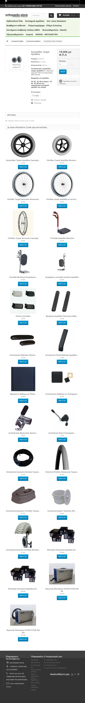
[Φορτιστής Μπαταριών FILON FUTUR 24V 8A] (62, 573)
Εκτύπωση (37, 103)
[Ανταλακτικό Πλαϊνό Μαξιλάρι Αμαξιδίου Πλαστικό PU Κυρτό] (62, 340)
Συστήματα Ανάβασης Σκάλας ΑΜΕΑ (23, 30)
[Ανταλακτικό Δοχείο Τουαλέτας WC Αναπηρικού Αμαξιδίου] (62, 496)
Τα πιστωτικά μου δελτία (52, 662)
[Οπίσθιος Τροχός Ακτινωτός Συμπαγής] (23, 223)
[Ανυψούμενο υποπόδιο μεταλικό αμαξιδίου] (62, 262)
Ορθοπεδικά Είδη (14, 21)
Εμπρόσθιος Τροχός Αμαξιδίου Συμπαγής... (23, 160)
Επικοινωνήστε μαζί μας (63, 6)
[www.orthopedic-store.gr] (16, 15)
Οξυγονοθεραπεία (14, 34)
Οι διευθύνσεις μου (50, 665)
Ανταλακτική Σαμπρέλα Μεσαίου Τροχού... (23, 472)
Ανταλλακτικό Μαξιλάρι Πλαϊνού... (23, 355)
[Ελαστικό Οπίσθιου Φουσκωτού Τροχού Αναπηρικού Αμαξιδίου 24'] (62, 457)
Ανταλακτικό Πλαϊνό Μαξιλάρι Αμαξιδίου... (61, 355)
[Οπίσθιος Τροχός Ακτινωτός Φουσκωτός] (23, 184)
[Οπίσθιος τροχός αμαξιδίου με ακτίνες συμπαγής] (62, 184)
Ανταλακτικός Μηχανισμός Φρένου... (23, 433)
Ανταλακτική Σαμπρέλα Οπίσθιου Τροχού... (23, 511)
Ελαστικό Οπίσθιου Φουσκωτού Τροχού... (62, 472)
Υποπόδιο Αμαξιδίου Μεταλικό (62, 238)
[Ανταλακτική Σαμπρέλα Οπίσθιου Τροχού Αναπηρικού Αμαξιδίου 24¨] (23, 496)
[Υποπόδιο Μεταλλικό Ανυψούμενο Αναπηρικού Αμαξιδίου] (23, 262)
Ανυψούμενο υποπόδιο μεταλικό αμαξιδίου (62, 277)
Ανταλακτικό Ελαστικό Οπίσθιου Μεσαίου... (23, 550)
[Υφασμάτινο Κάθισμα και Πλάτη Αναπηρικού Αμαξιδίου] (23, 379)
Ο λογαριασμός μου (53, 656)
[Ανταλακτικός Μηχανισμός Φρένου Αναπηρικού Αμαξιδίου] (23, 418)
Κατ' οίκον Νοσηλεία (56, 21)
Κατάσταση (34, 62)
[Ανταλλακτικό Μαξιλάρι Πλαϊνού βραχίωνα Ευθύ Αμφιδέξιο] (23, 340)
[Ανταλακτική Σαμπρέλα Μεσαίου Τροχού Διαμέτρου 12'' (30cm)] (23, 457)
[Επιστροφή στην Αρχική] (7, 41)
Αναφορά (34, 59)
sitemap (33, 690)
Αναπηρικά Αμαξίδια (34, 21)
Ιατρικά (29, 34)
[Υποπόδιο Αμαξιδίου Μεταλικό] (62, 223)
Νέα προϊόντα (35, 662)
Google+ (36, 95)
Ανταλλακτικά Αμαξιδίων (33, 41)
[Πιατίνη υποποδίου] (23, 301)
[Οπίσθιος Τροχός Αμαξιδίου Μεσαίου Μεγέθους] (62, 145)
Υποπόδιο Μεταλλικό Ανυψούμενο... (23, 277)
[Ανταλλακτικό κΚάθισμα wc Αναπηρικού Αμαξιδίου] (62, 379)
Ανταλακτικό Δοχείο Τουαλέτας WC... (61, 511)
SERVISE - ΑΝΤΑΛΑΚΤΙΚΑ (46, 34)
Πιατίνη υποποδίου (23, 316)
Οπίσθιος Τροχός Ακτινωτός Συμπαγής (23, 238)
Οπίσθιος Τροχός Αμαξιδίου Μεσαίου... (62, 160)
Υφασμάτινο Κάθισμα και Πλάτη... (23, 394)
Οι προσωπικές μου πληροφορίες (55, 668)
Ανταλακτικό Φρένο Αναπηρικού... (62, 433)
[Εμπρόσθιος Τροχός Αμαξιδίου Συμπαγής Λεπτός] (23, 145)
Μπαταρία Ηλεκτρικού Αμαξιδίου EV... (62, 550)
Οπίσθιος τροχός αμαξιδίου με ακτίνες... (62, 199)
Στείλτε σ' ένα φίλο (40, 100)
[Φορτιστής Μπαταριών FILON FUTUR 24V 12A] (23, 615)
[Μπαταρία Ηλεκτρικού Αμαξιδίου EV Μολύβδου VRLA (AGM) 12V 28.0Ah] (62, 534)
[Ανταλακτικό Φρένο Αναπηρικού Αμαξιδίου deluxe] (62, 418)
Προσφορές (35, 660)
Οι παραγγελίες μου (50, 660)
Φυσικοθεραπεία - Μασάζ (54, 30)
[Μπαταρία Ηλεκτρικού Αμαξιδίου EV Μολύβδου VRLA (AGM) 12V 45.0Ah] (23, 573)
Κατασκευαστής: (36, 65)
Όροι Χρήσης (35, 682)
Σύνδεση (76, 6)
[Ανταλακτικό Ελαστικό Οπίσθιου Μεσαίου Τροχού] (23, 534)
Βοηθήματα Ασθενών (16, 25)
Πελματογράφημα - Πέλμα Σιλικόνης (45, 25)
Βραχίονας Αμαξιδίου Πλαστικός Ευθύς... (62, 316)
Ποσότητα (62, 61)
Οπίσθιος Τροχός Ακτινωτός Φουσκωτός (23, 199)
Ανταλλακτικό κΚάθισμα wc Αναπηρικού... (62, 394)
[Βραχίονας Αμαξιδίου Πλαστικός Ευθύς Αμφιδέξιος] (62, 301)
